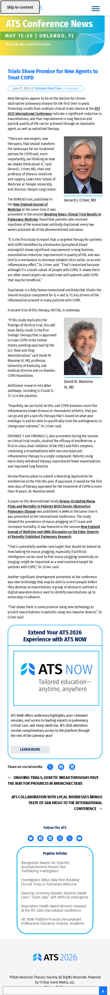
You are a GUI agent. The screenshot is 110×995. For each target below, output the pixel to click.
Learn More (30, 749)
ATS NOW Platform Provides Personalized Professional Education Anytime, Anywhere (52, 922)
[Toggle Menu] (96, 8)
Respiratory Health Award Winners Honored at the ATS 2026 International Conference (53, 908)
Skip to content (20, 7)
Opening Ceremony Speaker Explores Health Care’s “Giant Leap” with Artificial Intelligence (55, 895)
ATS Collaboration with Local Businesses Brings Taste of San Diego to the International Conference (57, 802)
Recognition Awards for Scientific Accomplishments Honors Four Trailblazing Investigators (45, 867)
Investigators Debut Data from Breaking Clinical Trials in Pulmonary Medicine (50, 882)
